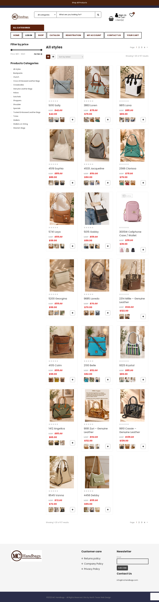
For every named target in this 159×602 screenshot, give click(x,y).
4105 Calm (55, 365)
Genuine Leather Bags (22, 89)
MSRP (51, 110)
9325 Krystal (126, 365)
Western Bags (19, 128)
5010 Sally (54, 105)
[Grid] (48, 57)
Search (98, 15)
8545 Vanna (56, 495)
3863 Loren (90, 105)
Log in (28, 35)
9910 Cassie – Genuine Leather (129, 430)
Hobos (16, 92)
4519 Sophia (56, 168)
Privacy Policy (92, 569)
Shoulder (17, 104)
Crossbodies (18, 85)
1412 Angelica (57, 428)
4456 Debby (91, 495)
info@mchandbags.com (127, 580)
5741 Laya (55, 232)
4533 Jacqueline (94, 168)
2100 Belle (90, 365)
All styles (17, 69)
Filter (37, 54)
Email (119, 557)
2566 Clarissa (127, 168)
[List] (53, 57)
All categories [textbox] (43, 15)
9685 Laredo (91, 298)
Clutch (16, 77)
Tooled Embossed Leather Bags (26, 112)
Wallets (16, 120)
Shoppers (17, 100)
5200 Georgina (58, 298)
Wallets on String (20, 124)
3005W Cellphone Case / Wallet (130, 233)
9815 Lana (125, 105)
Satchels (17, 96)
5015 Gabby (91, 232)
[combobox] (45, 15)
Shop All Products (79, 2)
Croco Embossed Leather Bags (26, 81)
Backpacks (17, 73)
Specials (16, 108)
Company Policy (93, 563)
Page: (132, 47)
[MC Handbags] (20, 16)
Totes (15, 116)
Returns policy (92, 558)
